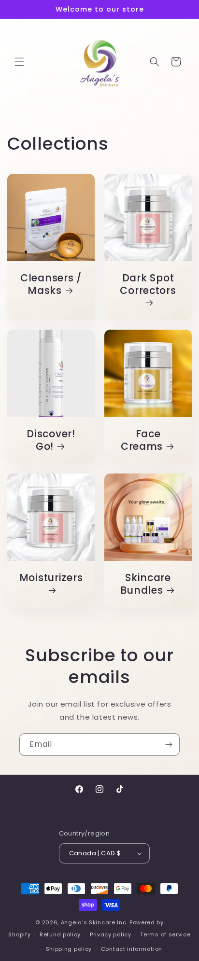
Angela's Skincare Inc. (94, 922)
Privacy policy (110, 934)
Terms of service (165, 934)
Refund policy (60, 934)
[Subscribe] (168, 744)
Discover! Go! (51, 440)
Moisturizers (51, 578)
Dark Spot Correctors (148, 284)
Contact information (131, 949)
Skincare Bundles (145, 584)
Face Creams (142, 440)
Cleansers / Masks (51, 284)
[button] (19, 61)
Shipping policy (69, 949)
